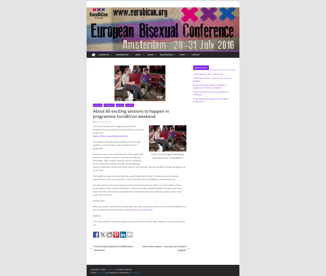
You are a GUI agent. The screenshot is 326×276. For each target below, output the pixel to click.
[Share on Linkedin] (123, 235)
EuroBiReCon (122, 54)
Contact (196, 54)
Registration (166, 54)
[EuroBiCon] (93, 55)
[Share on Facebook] (96, 235)
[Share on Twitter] (103, 235)
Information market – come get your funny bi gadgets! (164, 248)
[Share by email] (130, 235)
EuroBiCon (104, 54)
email (150, 221)
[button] (110, 55)
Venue (150, 54)
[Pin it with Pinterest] (116, 235)
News (137, 54)
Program (120, 105)
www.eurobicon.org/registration (139, 210)
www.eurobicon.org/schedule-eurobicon (110, 136)
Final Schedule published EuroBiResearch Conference (113, 248)
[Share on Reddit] (109, 235)
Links (182, 54)
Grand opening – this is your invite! (208, 74)
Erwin (109, 122)
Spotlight (129, 105)
